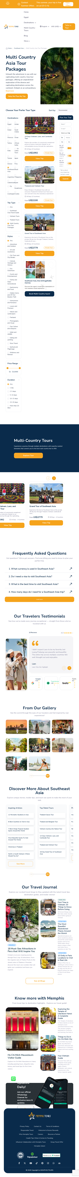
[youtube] (31, 1163)
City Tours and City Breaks (13, 256)
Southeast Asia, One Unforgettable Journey (38, 282)
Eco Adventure (11, 270)
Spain (16, 183)
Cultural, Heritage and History (11, 263)
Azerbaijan (10, 194)
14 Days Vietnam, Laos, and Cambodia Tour (38, 137)
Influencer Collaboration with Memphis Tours (31, 1142)
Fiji (10, 186)
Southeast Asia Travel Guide (13, 212)
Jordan (16, 124)
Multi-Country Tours (29, 29)
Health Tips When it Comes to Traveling (39, 1138)
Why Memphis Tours (26, 1134)
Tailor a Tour (68, 26)
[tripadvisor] (59, 1163)
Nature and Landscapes (12, 313)
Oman (16, 137)
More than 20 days (13, 407)
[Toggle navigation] (20, 26)
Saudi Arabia (16, 131)
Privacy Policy (24, 1126)
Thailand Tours (14, 220)
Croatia (16, 194)
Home (26, 12)
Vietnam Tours (14, 216)
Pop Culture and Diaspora (12, 327)
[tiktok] (37, 1163)
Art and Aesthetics (11, 251)
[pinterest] (42, 1163)
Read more (10, 91)
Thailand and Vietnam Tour (34, 186)
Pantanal (12, 317)
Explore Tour (28, 455)
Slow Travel (13, 343)
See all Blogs (39, 981)
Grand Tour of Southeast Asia (35, 233)
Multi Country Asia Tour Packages (13, 225)
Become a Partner (54, 1134)
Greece (9, 164)
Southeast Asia (10, 170)
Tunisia (9, 158)
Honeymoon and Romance (12, 302)
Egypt (26, 17)
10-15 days (13, 398)
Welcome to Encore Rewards (48, 1130)
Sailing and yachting (12, 339)
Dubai (9, 130)
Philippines (18, 177)
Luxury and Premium (12, 307)
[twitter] (25, 1163)
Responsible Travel (27, 1130)
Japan (16, 158)
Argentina (10, 177)
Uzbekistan (11, 183)
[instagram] (48, 1163)
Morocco (10, 137)
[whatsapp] (54, 1163)
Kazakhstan (18, 188)
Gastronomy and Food (12, 288)
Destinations (29, 22)
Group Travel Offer (57, 1142)
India (9, 151)
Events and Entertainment (12, 275)
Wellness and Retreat (13, 353)
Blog (26, 36)
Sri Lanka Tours (16, 151)
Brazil (16, 169)
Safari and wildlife (11, 333)
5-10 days (13, 395)
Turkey (9, 143)
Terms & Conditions (52, 1126)
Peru (16, 164)
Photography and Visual (12, 322)
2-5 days (12, 391)
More (26, 41)
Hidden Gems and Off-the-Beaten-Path (13, 295)
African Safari (16, 144)
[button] (44, 26)
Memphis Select (39, 1146)
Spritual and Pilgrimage (12, 348)
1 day (11, 388)
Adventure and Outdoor (12, 245)
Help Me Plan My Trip (17, 96)
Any (11, 207)
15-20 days (13, 402)
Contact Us (37, 1126)
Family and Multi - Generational (12, 282)
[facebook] (19, 1163)
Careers (40, 1134)
